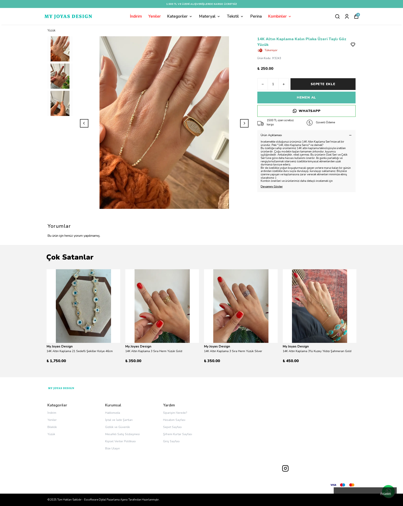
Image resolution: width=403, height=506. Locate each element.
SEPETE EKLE (323, 84)
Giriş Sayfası (171, 441)
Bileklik (52, 427)
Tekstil (233, 16)
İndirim (136, 16)
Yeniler (154, 16)
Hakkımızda (112, 413)
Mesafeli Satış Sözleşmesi (122, 434)
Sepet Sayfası (172, 427)
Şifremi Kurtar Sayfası (177, 434)
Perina (256, 16)
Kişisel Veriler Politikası (120, 441)
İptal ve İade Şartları (119, 420)
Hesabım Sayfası (174, 420)
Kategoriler (177, 16)
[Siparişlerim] (346, 16)
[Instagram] (285, 468)
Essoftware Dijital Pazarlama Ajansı (106, 500)
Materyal (207, 16)
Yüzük (51, 30)
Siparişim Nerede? (175, 413)
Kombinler (277, 16)
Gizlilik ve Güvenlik (117, 427)
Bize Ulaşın (112, 448)
